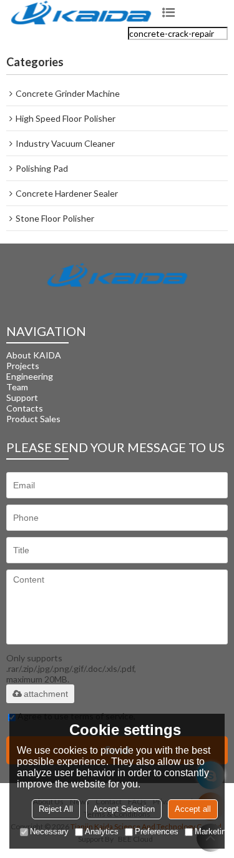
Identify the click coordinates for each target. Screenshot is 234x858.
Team (17, 387)
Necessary (49, 831)
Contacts (24, 408)
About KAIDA (33, 355)
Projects (22, 365)
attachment (46, 694)
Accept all (193, 809)
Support (22, 397)
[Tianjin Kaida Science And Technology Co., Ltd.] (81, 13)
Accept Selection (124, 809)
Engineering (29, 376)
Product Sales (33, 418)
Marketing (212, 831)
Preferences (156, 831)
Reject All (56, 809)
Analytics (102, 831)
